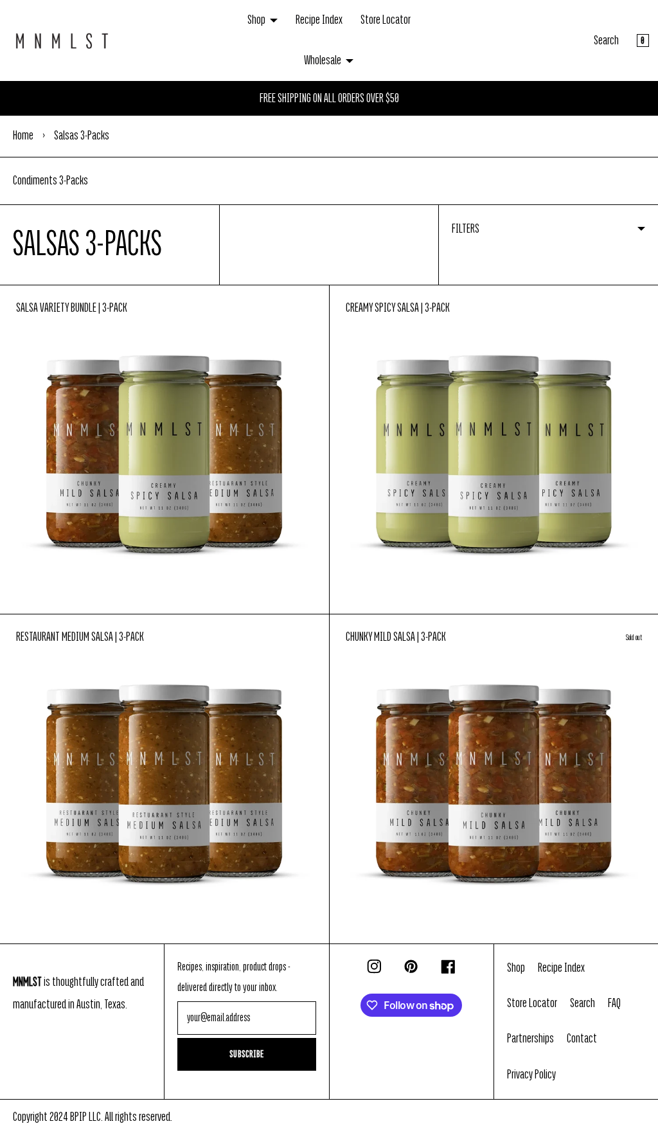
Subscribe (246, 1054)
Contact (582, 1039)
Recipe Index (319, 20)
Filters (465, 229)
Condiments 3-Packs (50, 181)
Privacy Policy (531, 1075)
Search (606, 40)
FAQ (614, 1003)
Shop (256, 20)
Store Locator (385, 20)
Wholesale (322, 60)
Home (23, 136)
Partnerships (530, 1039)
